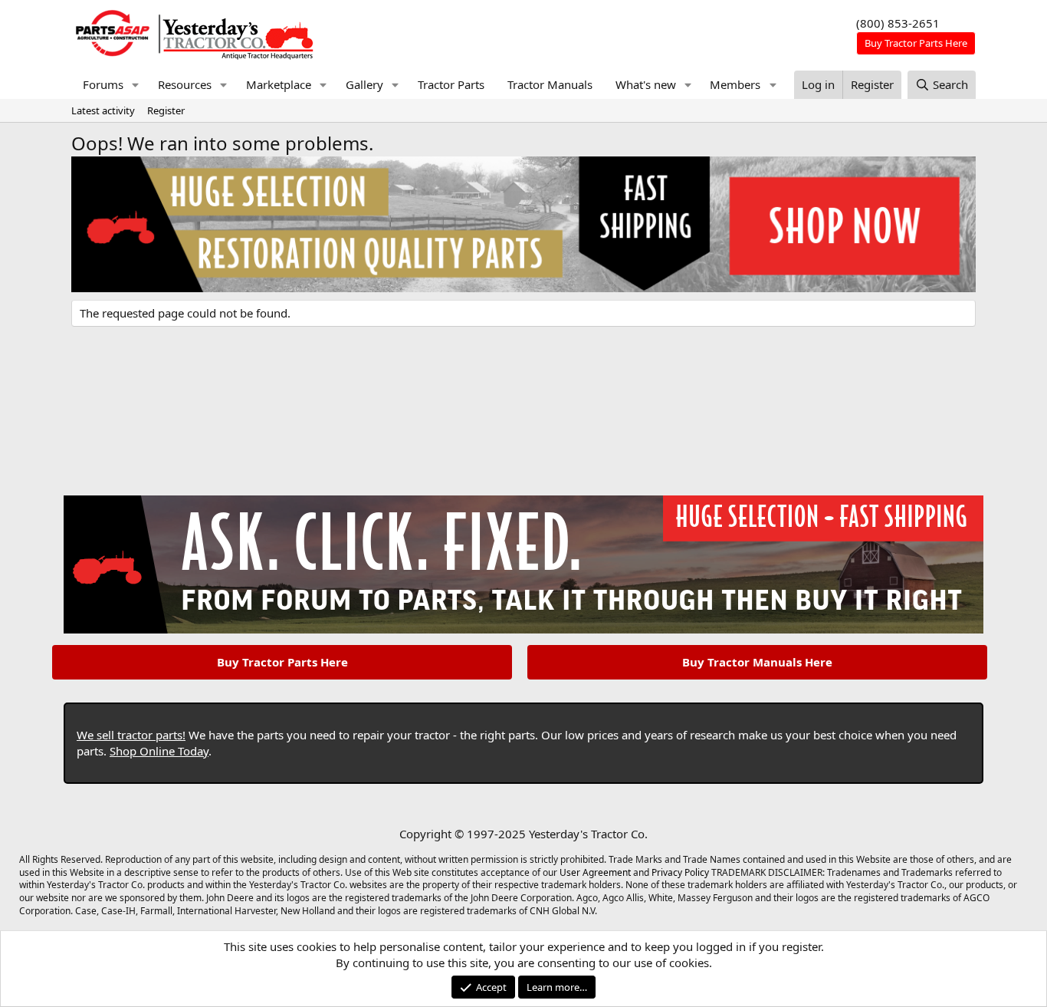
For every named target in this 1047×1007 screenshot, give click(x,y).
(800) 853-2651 (898, 23)
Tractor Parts (451, 84)
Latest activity (103, 110)
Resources (185, 84)
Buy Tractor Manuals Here (757, 662)
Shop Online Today (159, 751)
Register (166, 110)
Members (735, 84)
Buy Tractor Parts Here (282, 662)
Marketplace (278, 84)
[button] (135, 85)
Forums (103, 84)
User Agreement (595, 872)
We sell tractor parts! (131, 734)
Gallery (364, 84)
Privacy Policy (680, 872)
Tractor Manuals (549, 84)
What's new (645, 84)
